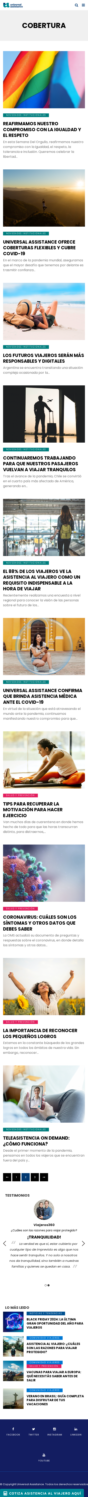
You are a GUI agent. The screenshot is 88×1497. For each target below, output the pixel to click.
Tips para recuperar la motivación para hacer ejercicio (33, 810)
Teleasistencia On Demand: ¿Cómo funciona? (36, 1141)
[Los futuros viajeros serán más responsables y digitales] (44, 311)
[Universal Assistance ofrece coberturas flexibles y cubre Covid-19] (44, 198)
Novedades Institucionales (26, 115)
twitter (33, 1434)
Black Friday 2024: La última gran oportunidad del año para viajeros (55, 1323)
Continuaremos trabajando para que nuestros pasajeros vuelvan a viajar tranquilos (40, 464)
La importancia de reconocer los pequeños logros (40, 1033)
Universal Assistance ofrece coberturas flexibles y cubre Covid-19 (39, 248)
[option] (44, 1235)
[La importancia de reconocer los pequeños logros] (44, 986)
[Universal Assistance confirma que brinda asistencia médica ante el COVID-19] (44, 646)
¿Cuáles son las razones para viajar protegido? (44, 1230)
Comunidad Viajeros (45, 1337)
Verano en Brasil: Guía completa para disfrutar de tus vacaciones (55, 1400)
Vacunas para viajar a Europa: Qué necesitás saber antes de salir (54, 1376)
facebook (13, 1434)
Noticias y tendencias (46, 1313)
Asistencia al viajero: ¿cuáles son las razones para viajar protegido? (53, 1348)
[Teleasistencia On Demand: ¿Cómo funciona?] (44, 1094)
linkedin (76, 1434)
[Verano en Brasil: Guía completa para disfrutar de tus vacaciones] (13, 1398)
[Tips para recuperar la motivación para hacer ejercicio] (44, 760)
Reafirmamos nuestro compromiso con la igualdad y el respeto (42, 130)
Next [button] (83, 1243)
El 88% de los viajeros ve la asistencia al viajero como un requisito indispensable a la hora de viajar (41, 580)
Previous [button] (4, 1243)
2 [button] (48, 1285)
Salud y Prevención (20, 795)
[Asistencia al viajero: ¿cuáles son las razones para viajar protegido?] (13, 1346)
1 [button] (46, 1285)
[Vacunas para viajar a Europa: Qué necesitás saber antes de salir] (13, 1371)
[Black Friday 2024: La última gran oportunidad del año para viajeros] (13, 1322)
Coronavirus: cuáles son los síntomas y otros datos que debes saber (40, 923)
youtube (44, 1460)
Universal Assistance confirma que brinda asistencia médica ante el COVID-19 (42, 696)
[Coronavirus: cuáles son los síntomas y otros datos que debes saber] (44, 873)
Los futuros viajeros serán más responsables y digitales (43, 358)
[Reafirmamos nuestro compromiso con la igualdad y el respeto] (44, 79)
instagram (54, 1434)
